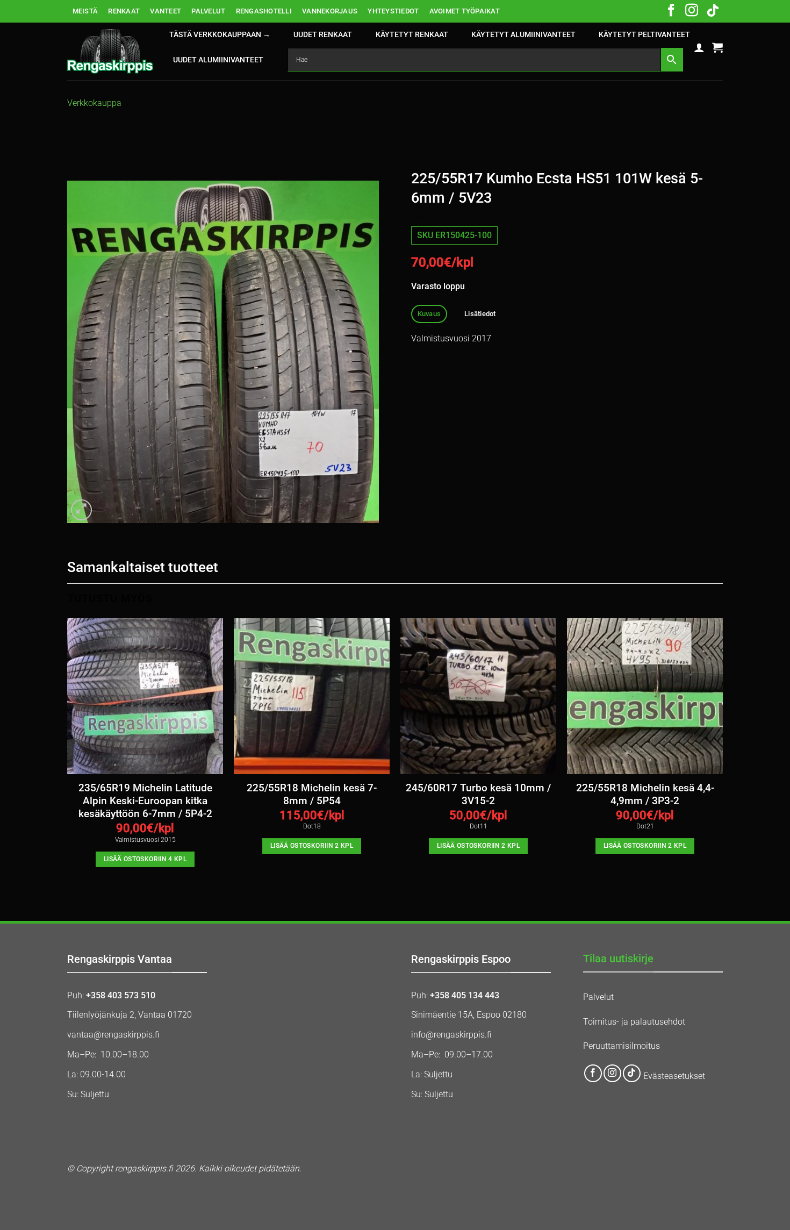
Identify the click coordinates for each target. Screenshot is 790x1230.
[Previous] (68, 752)
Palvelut (598, 997)
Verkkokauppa (94, 103)
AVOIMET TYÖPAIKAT (464, 11)
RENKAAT (124, 11)
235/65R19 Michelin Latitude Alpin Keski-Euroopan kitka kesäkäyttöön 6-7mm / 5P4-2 (145, 801)
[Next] (722, 752)
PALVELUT (208, 11)
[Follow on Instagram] (691, 11)
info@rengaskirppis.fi (451, 1034)
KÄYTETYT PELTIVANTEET (644, 34)
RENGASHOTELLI (264, 11)
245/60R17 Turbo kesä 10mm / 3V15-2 (478, 794)
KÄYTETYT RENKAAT (412, 34)
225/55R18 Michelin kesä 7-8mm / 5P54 (312, 794)
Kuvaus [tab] (429, 314)
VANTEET (165, 11)
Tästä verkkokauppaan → (219, 34)
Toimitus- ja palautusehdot (634, 1022)
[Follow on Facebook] (671, 11)
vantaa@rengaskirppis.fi (113, 1034)
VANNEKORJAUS (329, 11)
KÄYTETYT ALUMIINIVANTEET (523, 34)
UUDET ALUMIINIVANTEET (218, 60)
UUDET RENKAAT (322, 34)
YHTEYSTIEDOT (393, 11)
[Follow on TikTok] (712, 11)
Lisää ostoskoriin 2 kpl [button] (311, 845)
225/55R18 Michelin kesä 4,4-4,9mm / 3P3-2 (645, 794)
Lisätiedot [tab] (480, 314)
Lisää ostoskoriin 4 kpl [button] (145, 859)
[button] (699, 47)
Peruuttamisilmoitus (621, 1046)
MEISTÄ (85, 11)
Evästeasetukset (674, 1076)
